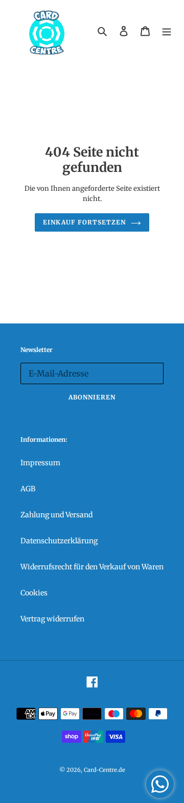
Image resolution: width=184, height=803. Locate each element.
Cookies (34, 592)
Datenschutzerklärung (59, 540)
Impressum (40, 462)
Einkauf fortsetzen (84, 222)
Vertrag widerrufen (52, 618)
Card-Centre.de (104, 769)
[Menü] (166, 30)
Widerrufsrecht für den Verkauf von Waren (92, 566)
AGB (27, 488)
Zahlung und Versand (56, 514)
